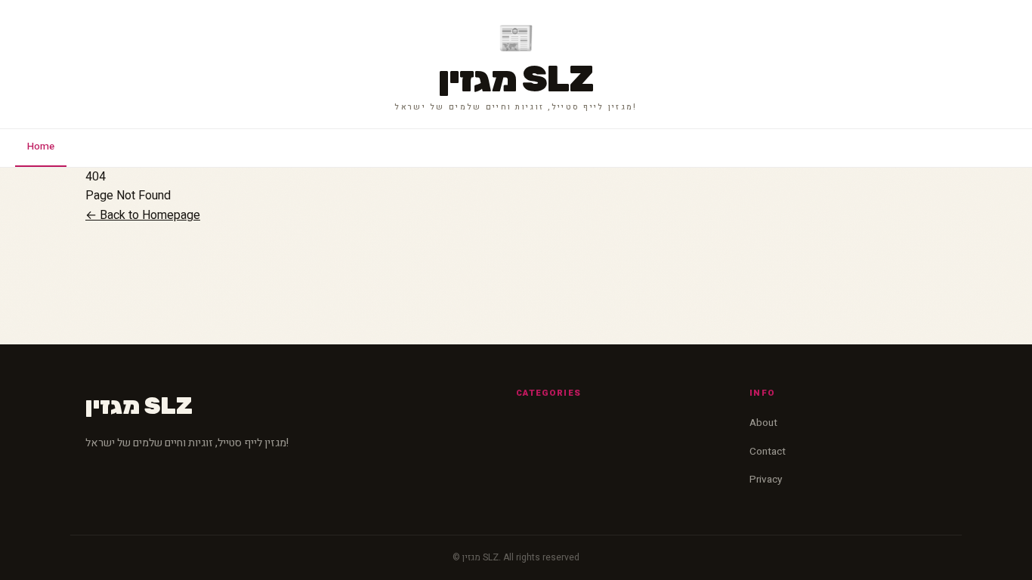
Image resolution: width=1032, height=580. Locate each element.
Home (40, 146)
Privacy (765, 479)
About (763, 422)
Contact (767, 451)
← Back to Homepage (142, 215)
